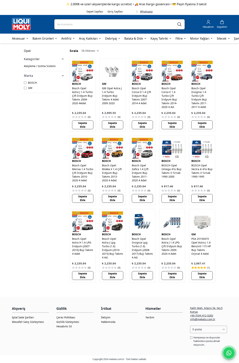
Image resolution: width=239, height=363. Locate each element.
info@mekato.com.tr (202, 319)
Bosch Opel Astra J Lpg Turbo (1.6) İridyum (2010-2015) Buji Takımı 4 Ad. (112, 248)
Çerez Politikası (65, 317)
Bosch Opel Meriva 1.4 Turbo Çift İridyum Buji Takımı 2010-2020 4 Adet (82, 173)
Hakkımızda (108, 322)
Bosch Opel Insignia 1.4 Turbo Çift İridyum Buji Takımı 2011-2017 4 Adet (199, 97)
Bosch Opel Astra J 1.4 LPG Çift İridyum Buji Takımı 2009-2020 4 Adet (172, 246)
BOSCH (76, 84)
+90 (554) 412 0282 (201, 315)
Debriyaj (111, 38)
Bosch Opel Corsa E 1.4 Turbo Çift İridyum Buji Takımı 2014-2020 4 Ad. (169, 97)
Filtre (179, 38)
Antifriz (66, 38)
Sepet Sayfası (94, 11)
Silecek (221, 38)
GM (104, 84)
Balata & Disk (133, 38)
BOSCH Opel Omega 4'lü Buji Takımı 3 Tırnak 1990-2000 (171, 171)
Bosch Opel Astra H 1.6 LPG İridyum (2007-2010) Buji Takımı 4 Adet (82, 246)
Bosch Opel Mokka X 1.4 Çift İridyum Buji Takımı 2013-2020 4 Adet (112, 173)
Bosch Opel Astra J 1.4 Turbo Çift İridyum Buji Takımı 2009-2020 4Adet (82, 95)
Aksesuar (18, 38)
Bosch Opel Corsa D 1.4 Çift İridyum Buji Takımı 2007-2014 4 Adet (141, 95)
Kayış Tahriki (159, 38)
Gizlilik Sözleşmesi (67, 322)
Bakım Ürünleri (43, 38)
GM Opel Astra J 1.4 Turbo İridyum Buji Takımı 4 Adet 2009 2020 (112, 95)
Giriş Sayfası (115, 11)
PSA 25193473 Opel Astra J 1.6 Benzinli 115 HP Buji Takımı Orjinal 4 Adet (201, 246)
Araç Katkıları (88, 38)
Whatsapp (146, 11)
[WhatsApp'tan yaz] (229, 353)
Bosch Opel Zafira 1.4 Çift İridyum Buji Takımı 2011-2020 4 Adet (140, 173)
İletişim (105, 317)
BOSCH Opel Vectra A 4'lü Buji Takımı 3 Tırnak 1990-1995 (201, 171)
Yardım (149, 317)
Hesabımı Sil (64, 326)
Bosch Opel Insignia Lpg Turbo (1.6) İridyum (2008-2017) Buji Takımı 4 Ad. (142, 248)
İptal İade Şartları (23, 317)
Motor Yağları (199, 38)
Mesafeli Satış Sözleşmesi (28, 322)
